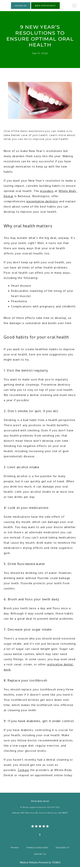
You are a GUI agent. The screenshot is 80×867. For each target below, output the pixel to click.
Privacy (15, 847)
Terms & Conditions (37, 847)
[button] (74, 6)
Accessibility (62, 847)
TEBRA (56, 862)
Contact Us (40, 854)
